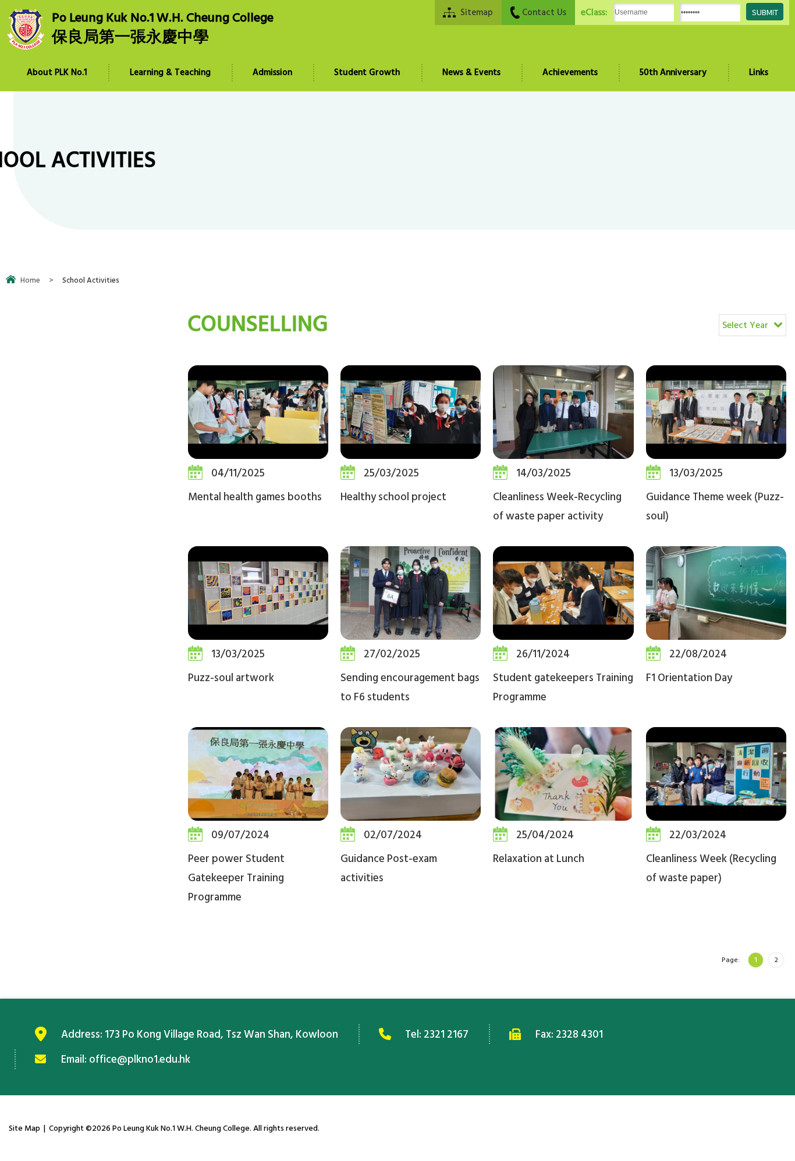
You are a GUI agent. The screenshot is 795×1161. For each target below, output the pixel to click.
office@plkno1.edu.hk (139, 1059)
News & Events (471, 72)
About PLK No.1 (57, 72)
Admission (272, 72)
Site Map (24, 1128)
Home (30, 280)
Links (758, 72)
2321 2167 (446, 1034)
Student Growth (367, 72)
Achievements (570, 72)
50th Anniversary (673, 72)
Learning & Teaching (170, 72)
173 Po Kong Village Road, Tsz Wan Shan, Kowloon (221, 1034)
